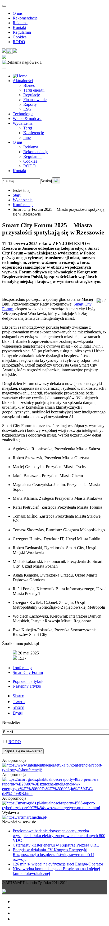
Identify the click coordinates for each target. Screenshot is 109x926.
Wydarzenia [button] (23, 123)
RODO (19, 41)
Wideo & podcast (27, 118)
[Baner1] (54, 793)
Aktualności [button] (23, 80)
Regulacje (31, 95)
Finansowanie (35, 99)
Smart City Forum (28, 672)
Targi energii (33, 90)
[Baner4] (54, 770)
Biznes (29, 85)
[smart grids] (20, 76)
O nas (17, 13)
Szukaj (46, 181)
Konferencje (33, 133)
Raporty (30, 104)
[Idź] (56, 180)
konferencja (22, 667)
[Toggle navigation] (4, 6)
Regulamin (22, 32)
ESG (27, 109)
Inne (27, 137)
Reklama (20, 23)
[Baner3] (24, 817)
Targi (27, 128)
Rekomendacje (25, 18)
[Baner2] (54, 807)
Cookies (19, 37)
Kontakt (19, 27)
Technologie (23, 114)
